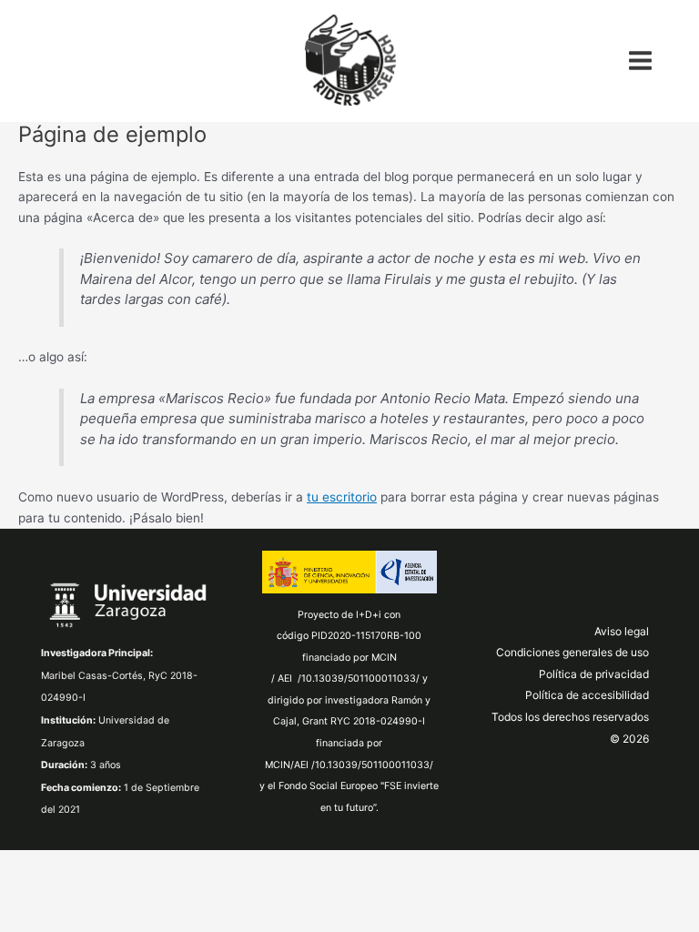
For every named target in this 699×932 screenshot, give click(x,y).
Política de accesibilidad (587, 695)
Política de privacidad (594, 674)
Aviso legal (621, 631)
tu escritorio (342, 497)
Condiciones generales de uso (572, 652)
